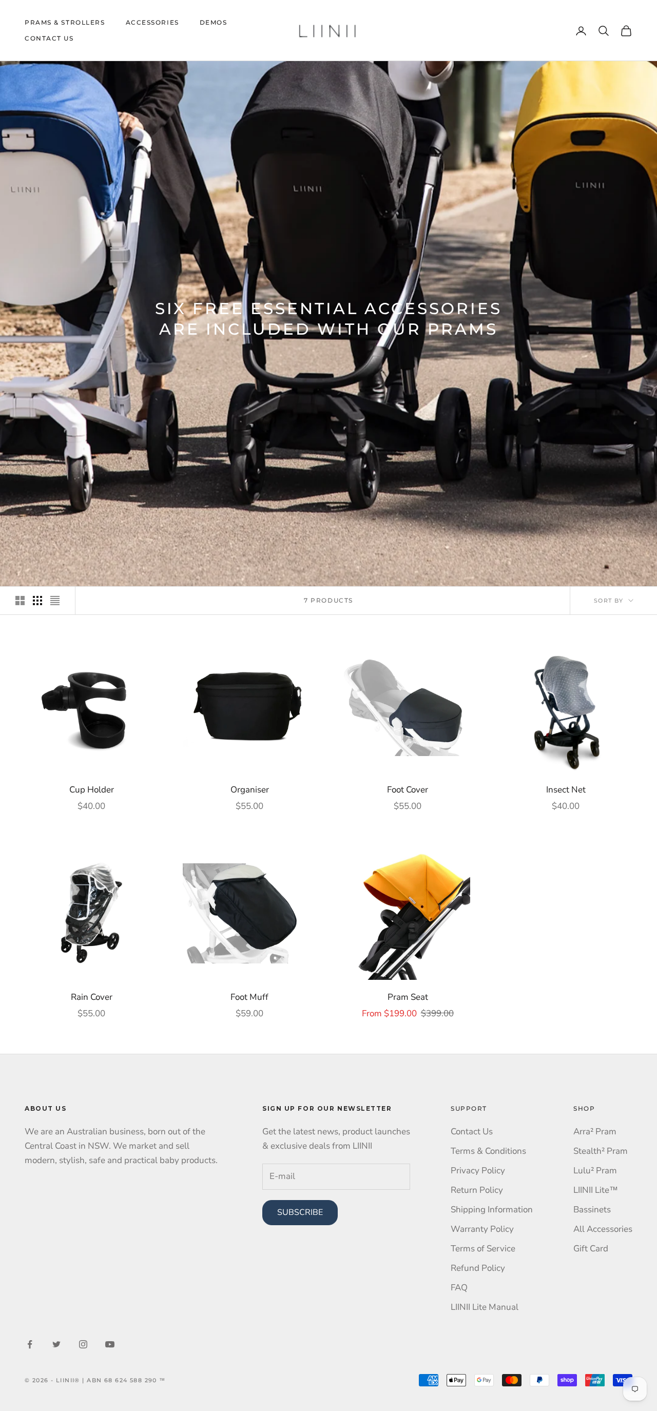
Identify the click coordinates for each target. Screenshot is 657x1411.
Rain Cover (91, 997)
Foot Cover (407, 790)
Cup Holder (91, 790)
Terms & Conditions (488, 1151)
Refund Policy (478, 1268)
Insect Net (566, 790)
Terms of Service (483, 1248)
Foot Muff (249, 997)
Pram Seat (408, 997)
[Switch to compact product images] (55, 600)
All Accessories (602, 1229)
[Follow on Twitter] (56, 1344)
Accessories (152, 22)
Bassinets (592, 1209)
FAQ (459, 1287)
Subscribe (300, 1212)
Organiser (249, 790)
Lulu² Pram (595, 1170)
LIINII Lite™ (595, 1190)
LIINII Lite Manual (484, 1307)
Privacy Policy (478, 1170)
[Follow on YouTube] (110, 1344)
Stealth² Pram (600, 1151)
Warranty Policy (482, 1229)
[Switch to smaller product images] (37, 600)
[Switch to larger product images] (20, 600)
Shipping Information (492, 1209)
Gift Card (590, 1248)
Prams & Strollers (65, 22)
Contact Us (49, 38)
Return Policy (477, 1190)
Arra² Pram (594, 1131)
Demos (213, 22)
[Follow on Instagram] (83, 1344)
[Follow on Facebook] (30, 1344)
